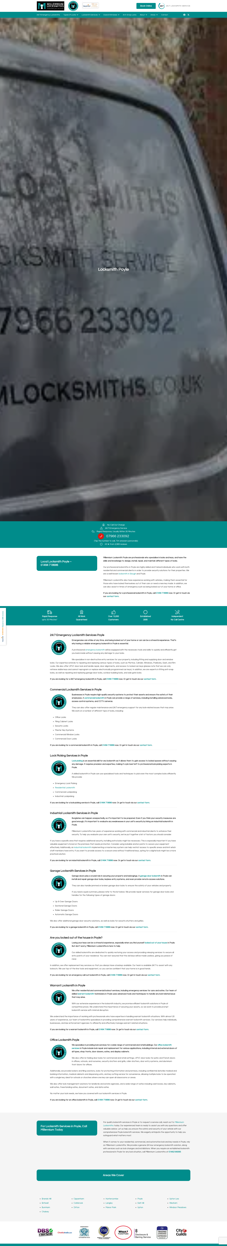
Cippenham (79, 1199)
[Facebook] (184, 15)
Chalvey (45, 1212)
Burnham (46, 1207)
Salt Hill (141, 1203)
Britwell (45, 1203)
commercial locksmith (94, 698)
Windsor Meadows (177, 1207)
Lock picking (77, 761)
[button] (77, 15)
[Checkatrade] (65, 1232)
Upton (140, 1207)
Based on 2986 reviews (3, 619)
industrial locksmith (82, 847)
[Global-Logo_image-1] (50, 6)
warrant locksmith (86, 994)
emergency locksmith (95, 650)
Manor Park (111, 1207)
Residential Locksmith (65, 788)
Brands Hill (46, 1199)
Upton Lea (174, 1199)
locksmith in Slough (127, 574)
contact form (113, 596)
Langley (109, 1203)
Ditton (76, 1207)
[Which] (123, 1232)
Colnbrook (78, 1203)
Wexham (173, 1203)
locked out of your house (156, 943)
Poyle (140, 1199)
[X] (188, 15)
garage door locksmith (150, 876)
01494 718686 (49, 564)
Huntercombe (112, 1199)
